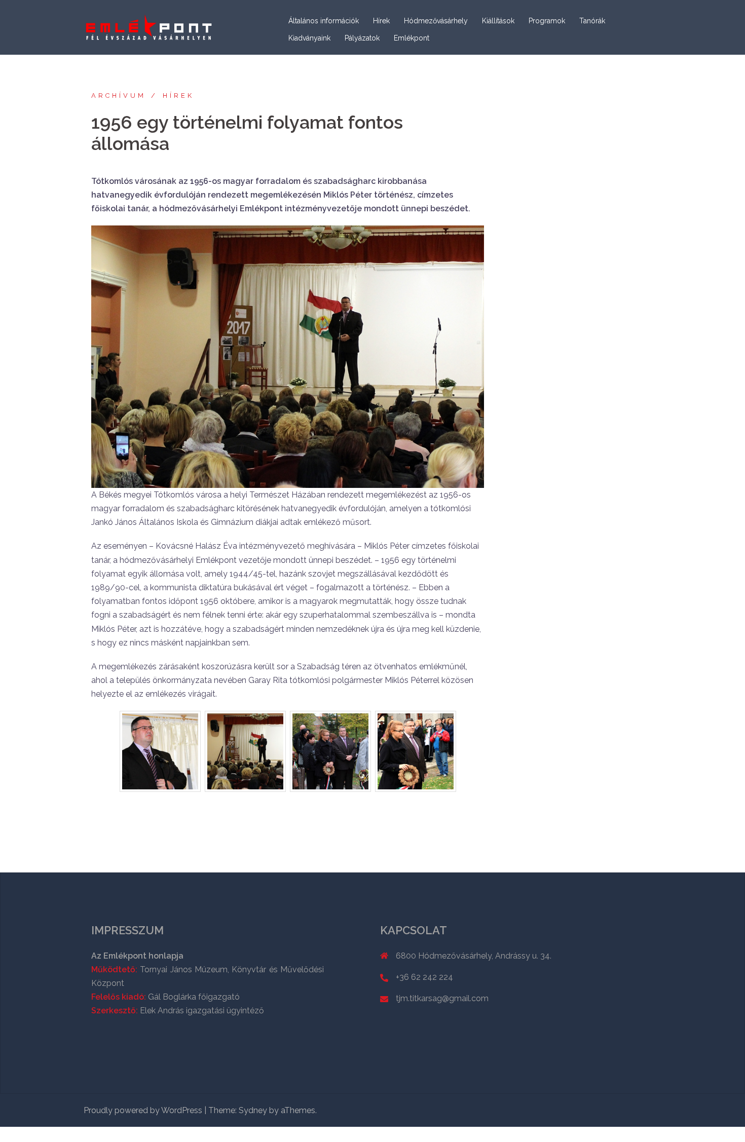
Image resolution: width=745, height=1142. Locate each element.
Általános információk (323, 21)
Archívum (118, 95)
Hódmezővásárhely (436, 21)
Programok (547, 21)
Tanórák (592, 21)
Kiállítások (498, 21)
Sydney (253, 1110)
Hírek (381, 21)
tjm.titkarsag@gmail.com (442, 998)
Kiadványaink (309, 38)
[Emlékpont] (149, 26)
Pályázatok (362, 38)
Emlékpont (411, 38)
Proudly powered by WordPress (143, 1110)
